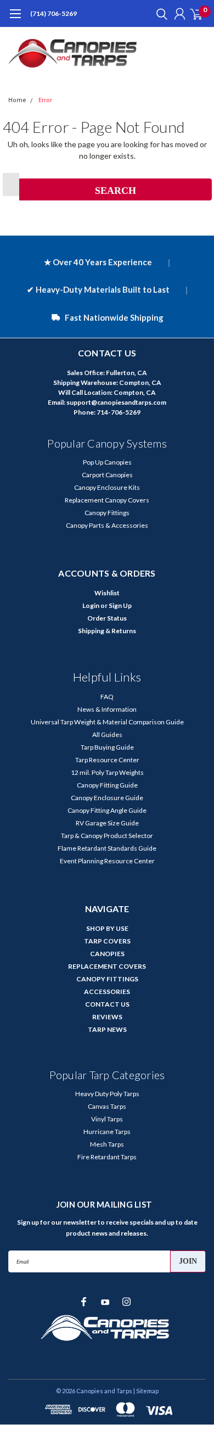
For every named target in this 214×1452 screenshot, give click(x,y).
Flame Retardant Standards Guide (107, 848)
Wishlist (107, 593)
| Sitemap (146, 1390)
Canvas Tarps (107, 1106)
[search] (159, 13)
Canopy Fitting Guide (107, 785)
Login (90, 605)
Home (17, 100)
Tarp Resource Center (107, 760)
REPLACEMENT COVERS (107, 966)
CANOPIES (107, 954)
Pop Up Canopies (107, 462)
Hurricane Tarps (107, 1131)
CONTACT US (107, 1004)
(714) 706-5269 (53, 13)
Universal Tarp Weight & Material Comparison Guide (107, 722)
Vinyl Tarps (107, 1119)
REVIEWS (107, 1017)
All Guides (107, 734)
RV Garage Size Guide (107, 823)
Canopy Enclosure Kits (107, 487)
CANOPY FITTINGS (107, 979)
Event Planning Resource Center (107, 861)
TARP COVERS (107, 941)
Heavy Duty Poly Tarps (107, 1094)
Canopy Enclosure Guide (107, 798)
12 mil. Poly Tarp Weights (107, 772)
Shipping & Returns (107, 631)
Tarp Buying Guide (107, 747)
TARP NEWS (107, 1029)
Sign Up (120, 605)
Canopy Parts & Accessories (107, 525)
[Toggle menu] (15, 19)
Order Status (107, 618)
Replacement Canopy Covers (107, 500)
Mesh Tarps (107, 1144)
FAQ (107, 697)
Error (45, 100)
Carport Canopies (107, 475)
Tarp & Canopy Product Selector (107, 835)
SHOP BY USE (107, 928)
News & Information (107, 709)
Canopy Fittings (107, 513)
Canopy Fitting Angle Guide (107, 810)
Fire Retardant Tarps (107, 1157)
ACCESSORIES (107, 991)
